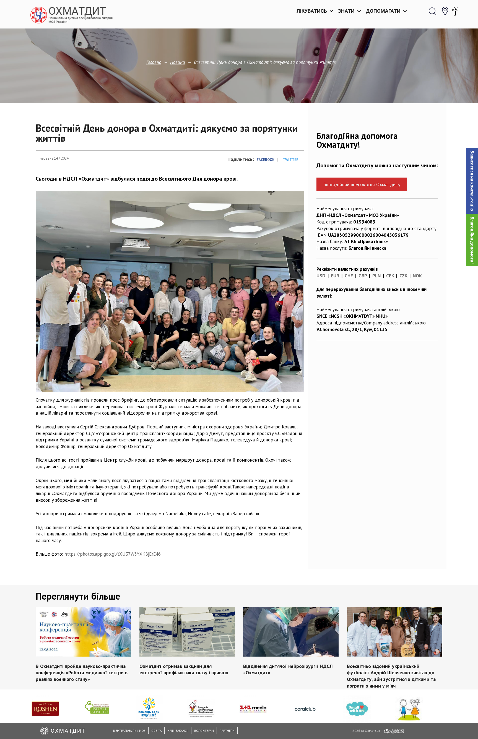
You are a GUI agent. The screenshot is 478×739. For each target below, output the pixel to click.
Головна (153, 62)
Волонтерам (204, 731)
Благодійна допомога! (472, 240)
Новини (177, 62)
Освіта (156, 731)
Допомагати (383, 11)
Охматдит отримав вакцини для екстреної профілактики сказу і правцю (183, 669)
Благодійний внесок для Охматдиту (361, 184)
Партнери (227, 731)
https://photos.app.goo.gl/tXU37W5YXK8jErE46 (112, 554)
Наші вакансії (177, 731)
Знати (346, 11)
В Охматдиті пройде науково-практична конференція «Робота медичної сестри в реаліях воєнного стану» (82, 672)
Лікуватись (312, 11)
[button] (472, 181)
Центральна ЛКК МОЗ (129, 731)
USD (320, 276)
